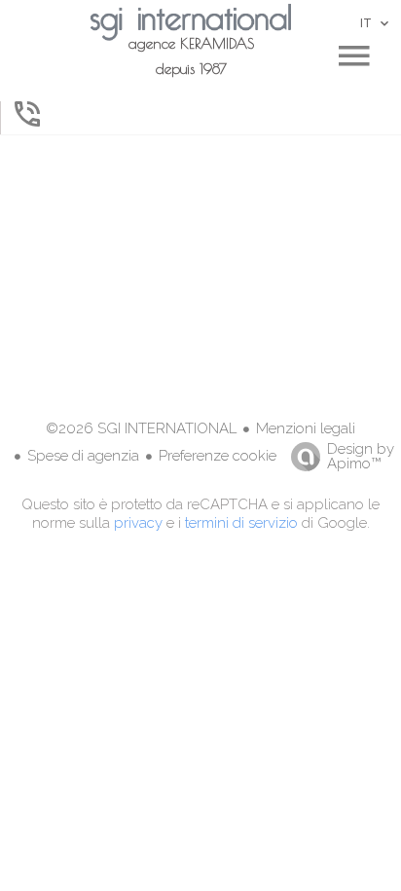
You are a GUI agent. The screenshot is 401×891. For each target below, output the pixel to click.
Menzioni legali (305, 428)
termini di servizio (241, 523)
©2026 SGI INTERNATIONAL (141, 428)
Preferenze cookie (217, 455)
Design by (360, 455)
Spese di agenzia (83, 455)
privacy (138, 523)
